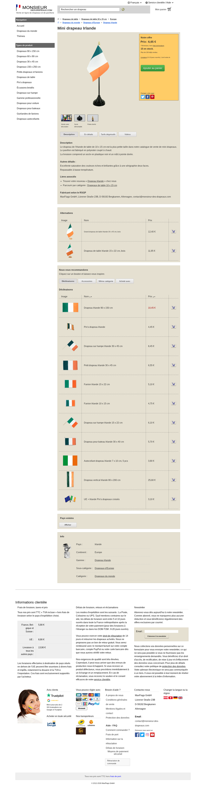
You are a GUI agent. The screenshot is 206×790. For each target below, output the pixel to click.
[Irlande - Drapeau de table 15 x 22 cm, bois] (70, 259)
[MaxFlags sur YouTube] (152, 736)
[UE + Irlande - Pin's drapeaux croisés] (70, 507)
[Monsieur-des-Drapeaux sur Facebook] (137, 736)
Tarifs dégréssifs (108, 134)
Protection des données (117, 718)
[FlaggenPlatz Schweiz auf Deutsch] (170, 698)
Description (69, 134)
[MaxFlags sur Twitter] (142, 736)
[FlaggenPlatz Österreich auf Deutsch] (166, 698)
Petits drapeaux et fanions (30, 72)
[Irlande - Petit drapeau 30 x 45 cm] (70, 373)
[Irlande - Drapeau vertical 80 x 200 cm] (70, 488)
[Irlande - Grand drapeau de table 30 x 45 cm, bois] (70, 239)
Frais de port (112, 734)
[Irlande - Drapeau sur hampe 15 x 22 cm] (70, 430)
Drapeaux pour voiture (28, 103)
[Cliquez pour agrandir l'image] (99, 113)
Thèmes (21, 36)
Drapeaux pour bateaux (28, 108)
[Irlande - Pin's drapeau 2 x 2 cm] (70, 335)
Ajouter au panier (152, 68)
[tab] (69, 134)
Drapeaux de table (26, 77)
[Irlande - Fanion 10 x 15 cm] (70, 411)
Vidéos (128, 134)
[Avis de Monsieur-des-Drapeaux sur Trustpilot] (55, 696)
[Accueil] (58, 19)
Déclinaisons (68, 281)
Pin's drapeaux (24, 82)
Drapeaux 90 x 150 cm (28, 51)
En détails (88, 134)
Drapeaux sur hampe (27, 93)
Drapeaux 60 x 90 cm (27, 56)
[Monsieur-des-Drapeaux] (35, 9)
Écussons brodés (25, 87)
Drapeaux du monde (27, 31)
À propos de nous (114, 695)
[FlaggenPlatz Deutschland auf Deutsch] (175, 698)
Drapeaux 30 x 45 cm (27, 61)
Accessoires (87, 281)
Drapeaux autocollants (28, 119)
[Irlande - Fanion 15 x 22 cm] (70, 392)
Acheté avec (124, 281)
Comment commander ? (118, 730)
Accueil (20, 26)
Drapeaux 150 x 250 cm (28, 67)
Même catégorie (106, 281)
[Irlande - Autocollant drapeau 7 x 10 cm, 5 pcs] (70, 469)
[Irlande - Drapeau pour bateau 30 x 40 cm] (70, 449)
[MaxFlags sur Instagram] (147, 736)
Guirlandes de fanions (28, 114)
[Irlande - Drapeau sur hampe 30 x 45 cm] (70, 354)
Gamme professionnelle (28, 98)
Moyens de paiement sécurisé (118, 752)
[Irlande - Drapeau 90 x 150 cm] (70, 315)
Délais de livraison (115, 748)
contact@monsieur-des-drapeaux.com (152, 197)
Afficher (67, 525)
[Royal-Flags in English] (180, 698)
